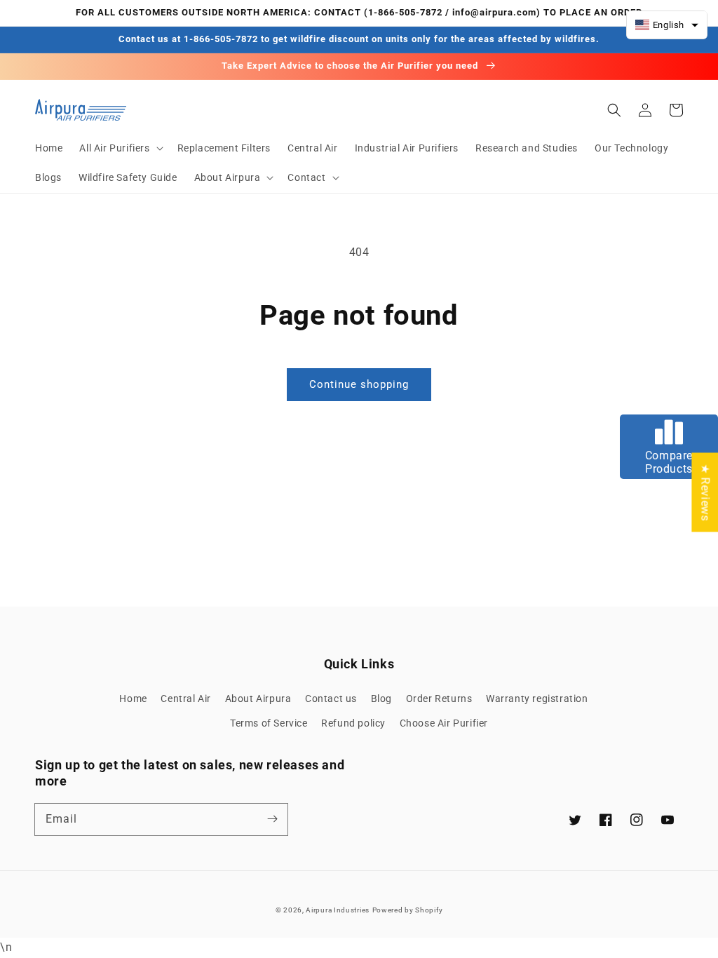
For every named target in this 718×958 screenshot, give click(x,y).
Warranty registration (537, 698)
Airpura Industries (338, 910)
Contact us (331, 698)
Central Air (186, 698)
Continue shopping (359, 384)
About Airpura (258, 698)
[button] (119, 148)
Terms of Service (269, 723)
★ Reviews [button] (705, 492)
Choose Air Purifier (444, 723)
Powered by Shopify (407, 910)
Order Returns (439, 698)
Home (133, 698)
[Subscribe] (272, 819)
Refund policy (353, 723)
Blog (381, 698)
